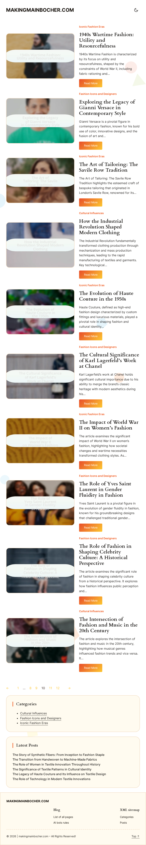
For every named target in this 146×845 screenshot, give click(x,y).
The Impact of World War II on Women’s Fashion (108, 425)
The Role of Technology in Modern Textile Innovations (51, 779)
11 (50, 688)
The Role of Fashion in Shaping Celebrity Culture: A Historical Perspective (105, 554)
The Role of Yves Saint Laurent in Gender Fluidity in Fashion (105, 489)
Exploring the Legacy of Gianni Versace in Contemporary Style (107, 107)
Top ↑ (136, 836)
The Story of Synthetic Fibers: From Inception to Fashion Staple (58, 755)
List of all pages (63, 816)
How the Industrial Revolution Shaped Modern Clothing (101, 226)
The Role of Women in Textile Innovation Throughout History (56, 764)
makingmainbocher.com (40, 10)
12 (58, 688)
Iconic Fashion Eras (92, 26)
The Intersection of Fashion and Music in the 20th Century (108, 625)
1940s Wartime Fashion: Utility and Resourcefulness (106, 40)
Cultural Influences (91, 213)
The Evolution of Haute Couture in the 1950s (106, 296)
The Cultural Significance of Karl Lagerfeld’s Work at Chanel (109, 360)
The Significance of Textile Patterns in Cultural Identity (52, 769)
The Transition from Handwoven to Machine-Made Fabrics (55, 759)
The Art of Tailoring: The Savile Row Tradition (108, 167)
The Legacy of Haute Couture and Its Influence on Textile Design (59, 774)
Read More (91, 84)
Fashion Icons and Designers (98, 93)
